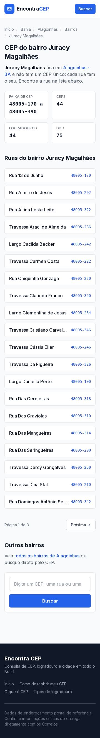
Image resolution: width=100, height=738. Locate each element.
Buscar (85, 8)
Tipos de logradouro (53, 691)
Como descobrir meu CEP (43, 683)
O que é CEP (16, 691)
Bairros (71, 29)
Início (9, 29)
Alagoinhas (48, 29)
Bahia (26, 29)
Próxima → (81, 524)
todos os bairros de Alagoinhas (46, 555)
